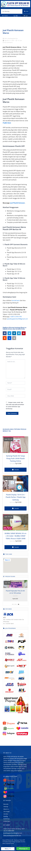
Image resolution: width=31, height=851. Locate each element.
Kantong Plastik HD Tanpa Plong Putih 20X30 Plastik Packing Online (15, 458)
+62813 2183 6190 (16, 317)
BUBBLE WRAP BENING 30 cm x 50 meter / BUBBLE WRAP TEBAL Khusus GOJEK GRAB (15, 536)
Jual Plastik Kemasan (17, 203)
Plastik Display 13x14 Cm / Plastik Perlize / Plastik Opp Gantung (15, 497)
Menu (7, 849)
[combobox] (11, 11)
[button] (5, 333)
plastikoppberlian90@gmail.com (17, 319)
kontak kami (16, 300)
